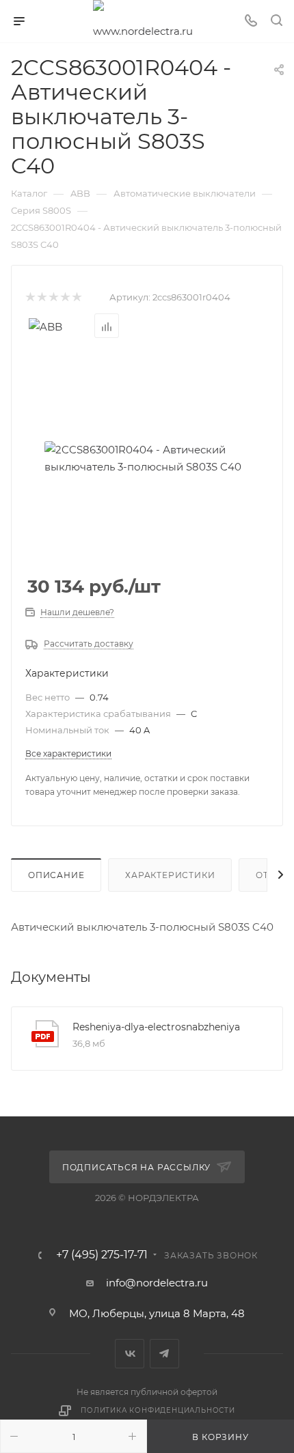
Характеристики (170, 875)
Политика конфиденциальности (158, 1410)
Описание (56, 875)
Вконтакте (129, 1353)
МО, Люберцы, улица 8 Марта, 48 (157, 1313)
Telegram (164, 1353)
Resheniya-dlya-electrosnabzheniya (156, 1027)
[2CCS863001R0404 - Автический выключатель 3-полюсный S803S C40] (147, 458)
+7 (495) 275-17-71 (102, 1255)
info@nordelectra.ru (157, 1282)
